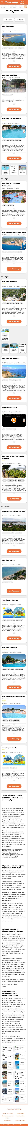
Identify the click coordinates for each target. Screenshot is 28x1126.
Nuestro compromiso (7, 1113)
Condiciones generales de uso (7, 1117)
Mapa (21, 19)
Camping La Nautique (9, 647)
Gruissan (22, 170)
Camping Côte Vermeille (10, 358)
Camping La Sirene (8, 560)
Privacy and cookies (20, 1120)
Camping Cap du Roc (9, 281)
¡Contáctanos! (7, 1120)
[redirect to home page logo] (11, 2)
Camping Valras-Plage (10, 1083)
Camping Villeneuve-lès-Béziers (10, 1099)
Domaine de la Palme (9, 407)
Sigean (4, 31)
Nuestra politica (20, 1116)
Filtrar (10, 19)
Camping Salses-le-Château (10, 1048)
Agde (3, 188)
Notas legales (20, 1113)
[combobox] (3, 7)
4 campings (22, 172)
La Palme (14, 170)
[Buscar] (25, 6)
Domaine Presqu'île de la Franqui (13, 511)
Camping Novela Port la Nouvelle (14, 232)
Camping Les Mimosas (10, 600)
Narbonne (14, 349)
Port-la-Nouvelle (7, 235)
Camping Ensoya (8, 26)
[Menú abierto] (2, 2)
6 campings (5, 350)
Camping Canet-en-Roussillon (10, 1091)
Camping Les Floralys (9, 748)
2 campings (14, 172)
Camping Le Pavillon (9, 75)
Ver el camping (14, 66)
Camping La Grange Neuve (11, 118)
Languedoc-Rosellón (14, 31)
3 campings (5, 173)
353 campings (5, 339)
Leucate (5, 349)
